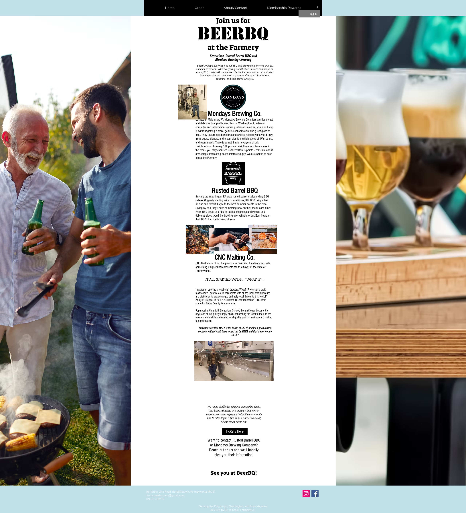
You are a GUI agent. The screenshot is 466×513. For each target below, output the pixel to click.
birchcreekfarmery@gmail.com (165, 495)
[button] (317, 6)
